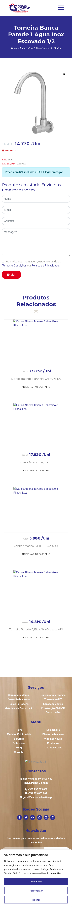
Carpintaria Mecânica (53, 695)
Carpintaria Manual (19, 695)
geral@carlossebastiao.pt (38, 797)
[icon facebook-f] (19, 817)
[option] (36, 102)
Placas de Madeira (53, 734)
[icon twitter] (25, 817)
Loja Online (53, 729)
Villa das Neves (53, 738)
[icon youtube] (32, 817)
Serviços (19, 738)
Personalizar (36, 890)
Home (19, 729)
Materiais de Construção (19, 708)
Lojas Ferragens (19, 703)
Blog (19, 747)
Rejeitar (36, 899)
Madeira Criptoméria (19, 734)
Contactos (53, 743)
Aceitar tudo (36, 881)
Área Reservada (53, 747)
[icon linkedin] (46, 817)
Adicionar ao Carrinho (36, 387)
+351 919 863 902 (37, 793)
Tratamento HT (53, 699)
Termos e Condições (14, 265)
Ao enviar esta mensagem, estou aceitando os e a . (31, 263)
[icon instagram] (52, 817)
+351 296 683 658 (37, 789)
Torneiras (21, 163)
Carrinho (19, 752)
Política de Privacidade (45, 265)
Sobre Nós (19, 743)
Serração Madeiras (19, 699)
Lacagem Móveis (53, 703)
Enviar (11, 274)
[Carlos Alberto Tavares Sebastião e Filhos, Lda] (19, 7)
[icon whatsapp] (39, 817)
